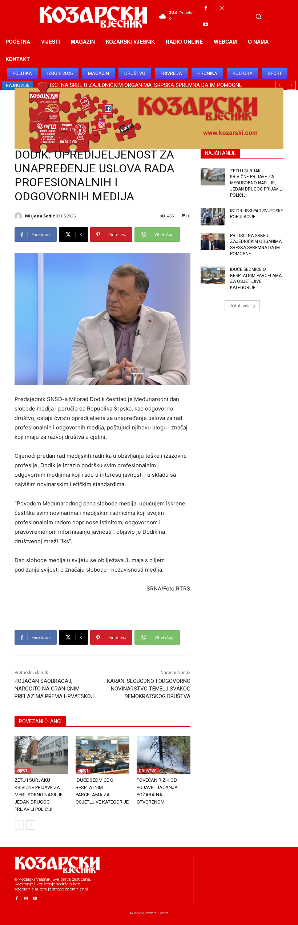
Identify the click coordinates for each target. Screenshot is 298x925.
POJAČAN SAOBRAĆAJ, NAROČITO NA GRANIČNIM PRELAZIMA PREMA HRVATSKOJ (54, 689)
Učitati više (240, 306)
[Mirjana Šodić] (19, 216)
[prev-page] (19, 825)
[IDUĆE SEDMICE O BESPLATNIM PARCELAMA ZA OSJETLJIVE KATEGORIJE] (102, 755)
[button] (258, 16)
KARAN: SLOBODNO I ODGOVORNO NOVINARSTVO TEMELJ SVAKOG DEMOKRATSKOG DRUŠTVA (148, 689)
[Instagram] (222, 8)
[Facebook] (206, 8)
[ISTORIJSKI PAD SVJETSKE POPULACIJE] (213, 216)
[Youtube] (206, 24)
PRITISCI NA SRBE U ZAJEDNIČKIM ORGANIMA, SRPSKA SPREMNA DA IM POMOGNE (256, 244)
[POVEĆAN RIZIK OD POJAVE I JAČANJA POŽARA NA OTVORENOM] (163, 755)
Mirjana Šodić (40, 216)
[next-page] (30, 825)
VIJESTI (23, 770)
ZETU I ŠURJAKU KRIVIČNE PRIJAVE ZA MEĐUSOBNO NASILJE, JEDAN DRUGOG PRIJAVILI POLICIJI (39, 794)
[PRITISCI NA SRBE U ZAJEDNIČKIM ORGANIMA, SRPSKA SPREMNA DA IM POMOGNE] (213, 241)
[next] (291, 85)
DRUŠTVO (148, 770)
